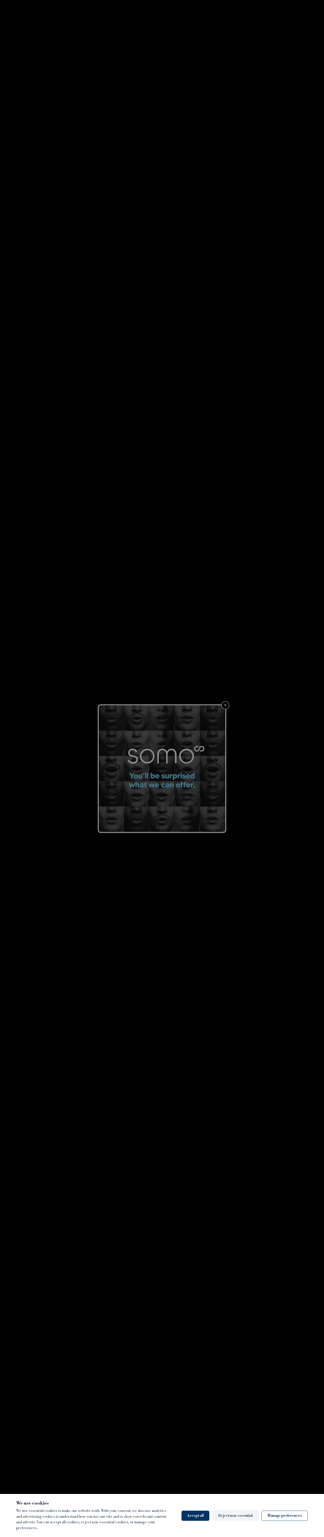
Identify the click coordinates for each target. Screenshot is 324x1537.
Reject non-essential (235, 1515)
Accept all (195, 1515)
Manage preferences (284, 1515)
